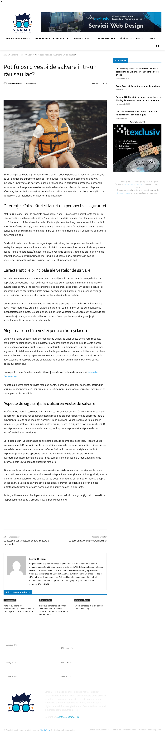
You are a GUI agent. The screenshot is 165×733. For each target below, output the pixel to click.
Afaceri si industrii (82, 600)
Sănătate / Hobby (18, 55)
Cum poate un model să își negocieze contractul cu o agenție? (80, 657)
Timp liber (14, 59)
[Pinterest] (42, 91)
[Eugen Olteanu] (6, 83)
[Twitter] (34, 91)
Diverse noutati (10, 600)
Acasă (6, 55)
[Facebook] (159, 6)
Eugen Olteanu (16, 83)
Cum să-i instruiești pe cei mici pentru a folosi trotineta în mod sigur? (136, 113)
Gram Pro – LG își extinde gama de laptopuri (138, 86)
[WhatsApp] (49, 91)
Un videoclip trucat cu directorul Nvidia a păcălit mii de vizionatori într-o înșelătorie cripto (138, 71)
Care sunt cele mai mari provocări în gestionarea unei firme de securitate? (81, 671)
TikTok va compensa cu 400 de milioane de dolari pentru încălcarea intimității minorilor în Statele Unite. (53, 610)
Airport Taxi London (133, 184)
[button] (157, 46)
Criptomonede (123, 193)
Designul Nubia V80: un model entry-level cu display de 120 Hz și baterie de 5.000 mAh (138, 98)
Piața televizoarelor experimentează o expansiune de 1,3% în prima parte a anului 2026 (19, 608)
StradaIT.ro (45, 730)
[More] (56, 91)
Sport (30, 55)
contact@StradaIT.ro (68, 716)
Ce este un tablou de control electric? (88, 540)
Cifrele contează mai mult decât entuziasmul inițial (88, 607)
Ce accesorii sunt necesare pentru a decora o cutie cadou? (26, 542)
